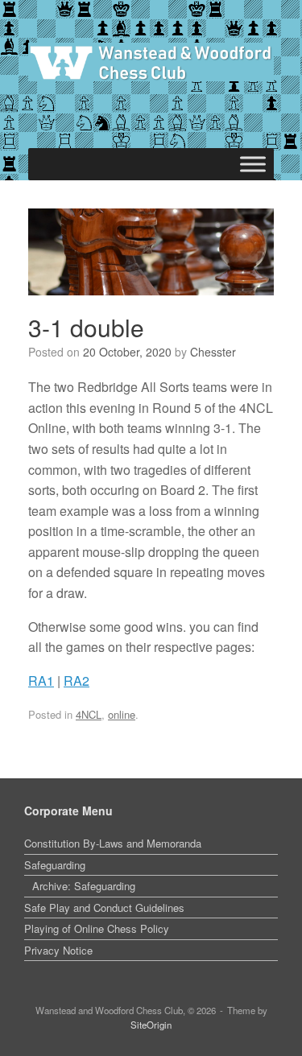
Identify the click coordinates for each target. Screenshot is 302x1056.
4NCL (88, 714)
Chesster (213, 352)
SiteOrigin (151, 1024)
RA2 (76, 680)
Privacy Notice (58, 950)
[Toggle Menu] (253, 164)
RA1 (41, 680)
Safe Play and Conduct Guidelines (104, 907)
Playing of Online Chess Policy (96, 928)
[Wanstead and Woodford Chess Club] (151, 62)
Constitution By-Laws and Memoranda (112, 843)
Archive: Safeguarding (83, 885)
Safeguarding (54, 864)
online (121, 714)
